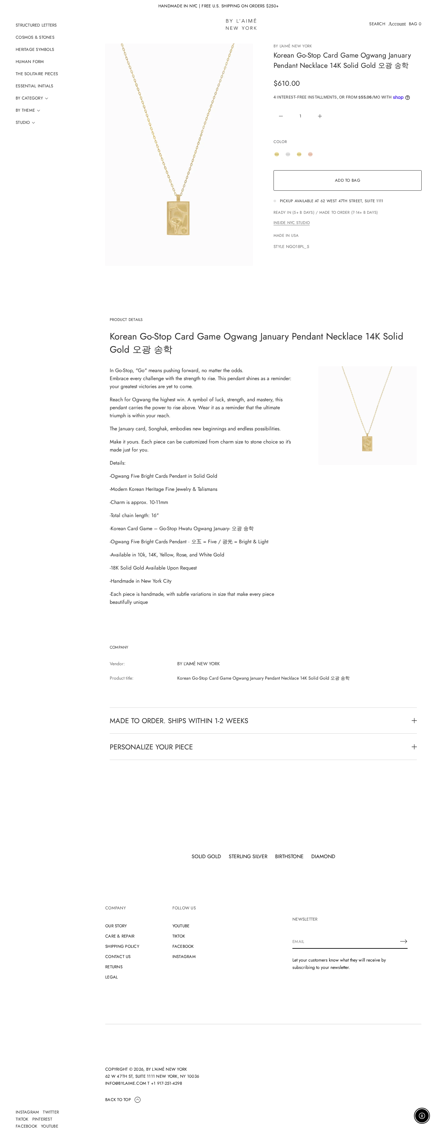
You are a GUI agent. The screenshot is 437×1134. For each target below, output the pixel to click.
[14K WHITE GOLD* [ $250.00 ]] (289, 154)
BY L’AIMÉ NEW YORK (293, 46)
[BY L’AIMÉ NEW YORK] (241, 24)
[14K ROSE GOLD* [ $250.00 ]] (312, 154)
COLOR (280, 142)
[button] (377, 24)
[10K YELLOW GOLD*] (278, 154)
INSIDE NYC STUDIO (292, 222)
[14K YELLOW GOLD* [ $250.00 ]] (301, 154)
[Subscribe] (404, 941)
